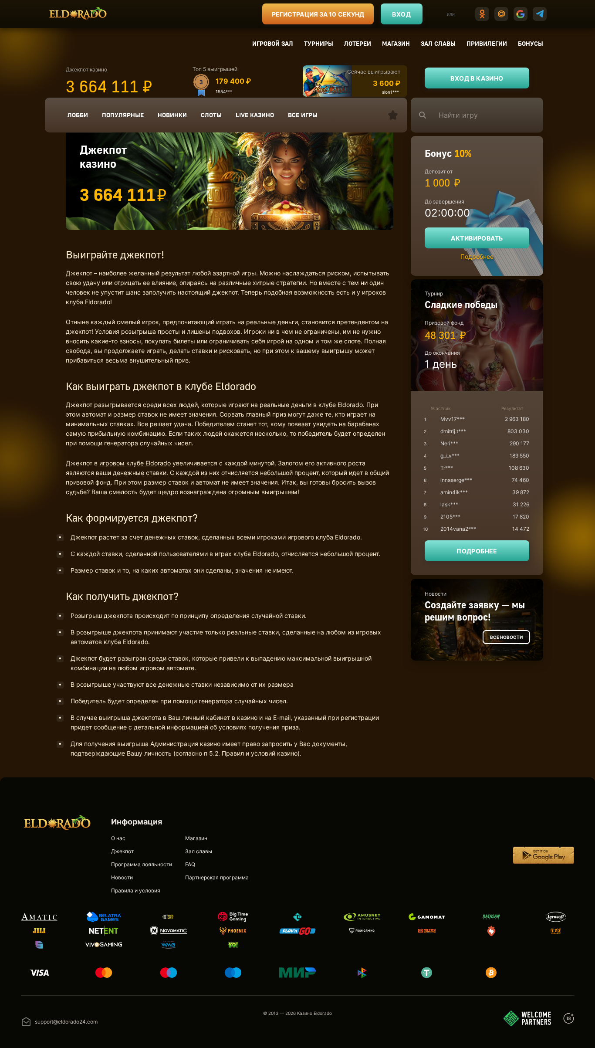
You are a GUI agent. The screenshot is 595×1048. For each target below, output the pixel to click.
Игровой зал (272, 43)
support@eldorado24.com (66, 1021)
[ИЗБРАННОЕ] (393, 115)
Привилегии (487, 43)
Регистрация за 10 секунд (318, 14)
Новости (122, 877)
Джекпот (122, 851)
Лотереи (357, 43)
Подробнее (477, 256)
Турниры (318, 43)
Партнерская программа (217, 877)
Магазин (396, 43)
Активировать (477, 238)
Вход (401, 14)
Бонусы (530, 43)
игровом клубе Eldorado (135, 463)
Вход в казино (476, 78)
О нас (118, 838)
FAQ (190, 864)
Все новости (506, 637)
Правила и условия (135, 890)
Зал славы (438, 43)
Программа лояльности (141, 864)
